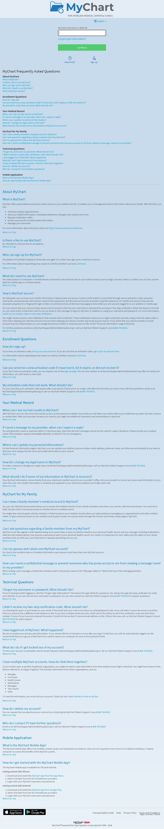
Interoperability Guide (103, 812)
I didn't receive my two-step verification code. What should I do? (33, 154)
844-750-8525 (121, 327)
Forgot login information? (72, 38)
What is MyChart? (11, 79)
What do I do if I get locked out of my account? (25, 160)
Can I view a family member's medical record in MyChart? (30, 134)
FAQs (118, 812)
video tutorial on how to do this (83, 696)
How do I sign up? (11, 99)
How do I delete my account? (16, 166)
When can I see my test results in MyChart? (23, 114)
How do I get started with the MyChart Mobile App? (27, 180)
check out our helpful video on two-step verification (27, 313)
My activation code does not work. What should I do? (28, 105)
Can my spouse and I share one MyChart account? (26, 140)
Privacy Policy (130, 812)
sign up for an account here (106, 351)
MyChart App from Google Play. (47, 789)
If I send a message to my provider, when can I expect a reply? (32, 117)
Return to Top (9, 232)
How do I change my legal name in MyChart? (24, 122)
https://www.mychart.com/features (65, 228)
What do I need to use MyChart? (18, 88)
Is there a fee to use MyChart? (17, 82)
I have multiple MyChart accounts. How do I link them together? (33, 163)
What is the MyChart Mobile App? (18, 177)
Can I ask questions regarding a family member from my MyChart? (34, 137)
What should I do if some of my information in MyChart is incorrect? (35, 125)
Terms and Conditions (149, 812)
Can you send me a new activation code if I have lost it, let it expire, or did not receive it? (44, 102)
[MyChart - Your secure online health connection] (82, 9)
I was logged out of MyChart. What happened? (24, 157)
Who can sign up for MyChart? (17, 85)
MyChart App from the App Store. (48, 775)
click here (81, 263)
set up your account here (44, 351)
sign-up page (70, 371)
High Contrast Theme (150, 814)
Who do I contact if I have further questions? (24, 169)
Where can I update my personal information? (24, 119)
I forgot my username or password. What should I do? (28, 151)
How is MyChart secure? (14, 91)
